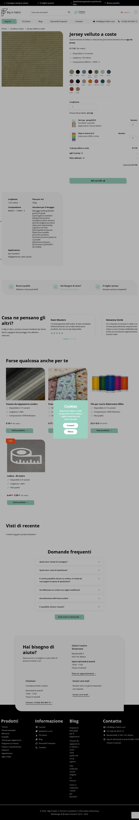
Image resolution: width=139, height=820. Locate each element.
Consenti (70, 425)
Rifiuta (70, 431)
